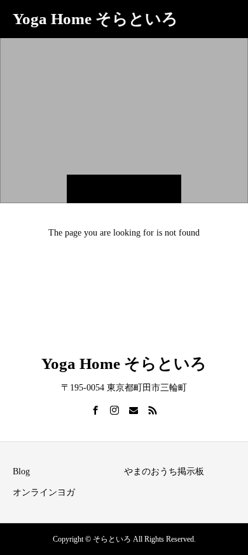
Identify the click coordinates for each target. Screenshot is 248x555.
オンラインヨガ (44, 492)
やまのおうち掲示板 (164, 471)
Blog (21, 471)
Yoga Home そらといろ (95, 18)
